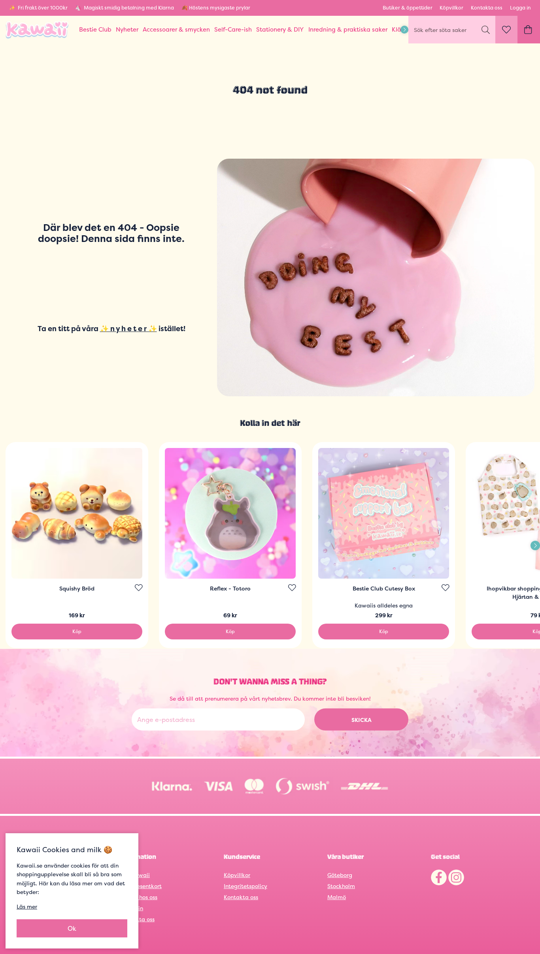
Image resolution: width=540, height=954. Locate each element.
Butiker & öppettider (407, 7)
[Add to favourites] (139, 588)
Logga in (520, 7)
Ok (72, 928)
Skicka (361, 719)
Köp (76, 631)
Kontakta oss (486, 7)
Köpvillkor (451, 7)
